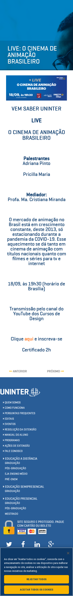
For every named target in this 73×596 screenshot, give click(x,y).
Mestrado (11, 514)
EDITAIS (9, 418)
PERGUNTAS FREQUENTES (19, 413)
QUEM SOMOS (12, 402)
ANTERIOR (19, 371)
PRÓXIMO (54, 371)
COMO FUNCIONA (14, 408)
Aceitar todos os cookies (36, 589)
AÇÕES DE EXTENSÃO (17, 446)
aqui (29, 339)
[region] (36, 571)
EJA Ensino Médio (16, 474)
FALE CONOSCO (13, 451)
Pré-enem (11, 479)
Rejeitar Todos (36, 579)
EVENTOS (10, 424)
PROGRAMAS (12, 440)
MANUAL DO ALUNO (16, 435)
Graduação (12, 463)
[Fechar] (68, 553)
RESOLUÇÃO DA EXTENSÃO (20, 429)
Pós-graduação (15, 468)
